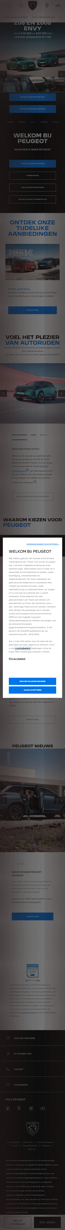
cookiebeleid (22, 648)
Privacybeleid (17, 658)
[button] (43, 544)
